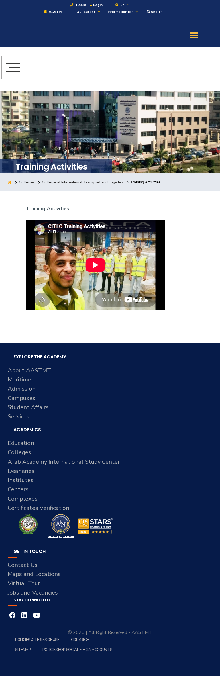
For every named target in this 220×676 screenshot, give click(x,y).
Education (21, 443)
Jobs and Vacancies (33, 593)
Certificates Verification (38, 508)
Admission (22, 389)
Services (19, 416)
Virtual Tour (24, 583)
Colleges (27, 182)
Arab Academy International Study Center (64, 462)
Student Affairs (28, 407)
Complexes (23, 499)
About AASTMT (29, 370)
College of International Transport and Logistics (83, 182)
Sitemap (23, 650)
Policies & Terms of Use (37, 639)
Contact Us (23, 565)
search (156, 11)
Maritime (19, 379)
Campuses (21, 398)
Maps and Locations (34, 574)
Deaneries (21, 471)
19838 (80, 5)
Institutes (21, 480)
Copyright (81, 639)
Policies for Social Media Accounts (77, 650)
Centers (18, 489)
